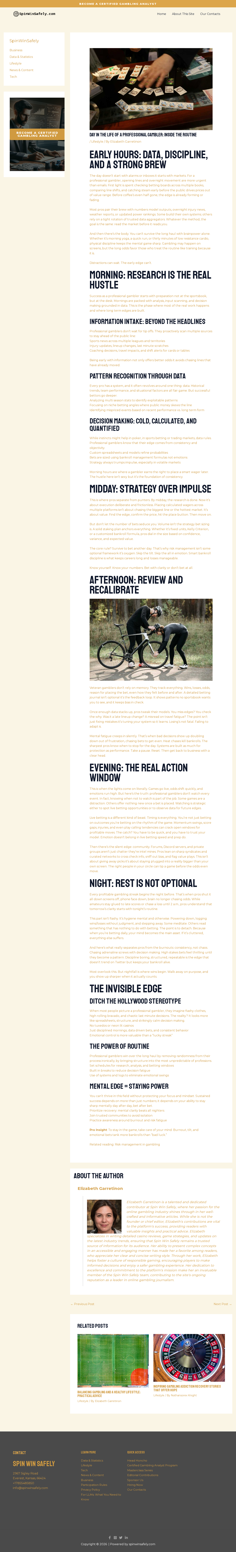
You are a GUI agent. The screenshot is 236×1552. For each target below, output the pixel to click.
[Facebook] (109, 1537)
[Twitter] (120, 1537)
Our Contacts (136, 1489)
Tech (13, 77)
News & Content (22, 70)
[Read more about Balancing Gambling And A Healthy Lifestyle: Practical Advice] (113, 1360)
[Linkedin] (126, 1537)
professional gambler (105, 180)
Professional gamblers (106, 443)
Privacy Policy (90, 1489)
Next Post (223, 1304)
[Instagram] (115, 1537)
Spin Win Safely (34, 1463)
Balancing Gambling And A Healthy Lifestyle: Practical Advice (108, 1394)
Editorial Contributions (142, 1475)
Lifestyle (16, 63)
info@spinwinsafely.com (30, 1488)
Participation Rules (94, 1485)
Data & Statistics (21, 57)
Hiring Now (135, 1485)
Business (16, 50)
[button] (118, 4)
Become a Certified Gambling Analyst (37, 134)
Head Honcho (137, 1460)
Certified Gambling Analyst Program (152, 1465)
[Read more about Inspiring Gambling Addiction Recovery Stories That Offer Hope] (189, 1357)
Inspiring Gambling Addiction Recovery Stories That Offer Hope (187, 1388)
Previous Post (82, 1304)
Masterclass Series (140, 1470)
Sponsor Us (135, 1480)
